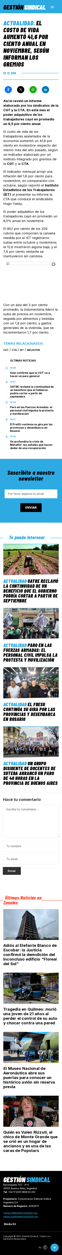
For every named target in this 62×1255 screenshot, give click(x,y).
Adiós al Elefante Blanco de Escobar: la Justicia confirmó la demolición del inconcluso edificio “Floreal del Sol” (30, 954)
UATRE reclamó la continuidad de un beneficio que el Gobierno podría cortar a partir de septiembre (32, 391)
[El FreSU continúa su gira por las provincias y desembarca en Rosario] (31, 682)
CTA (14, 350)
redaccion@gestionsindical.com (20, 1216)
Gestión (24, 7)
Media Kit (10, 1224)
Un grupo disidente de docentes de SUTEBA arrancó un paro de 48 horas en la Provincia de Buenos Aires (30, 773)
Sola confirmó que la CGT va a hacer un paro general (30, 374)
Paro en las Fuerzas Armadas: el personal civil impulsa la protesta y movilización (32, 410)
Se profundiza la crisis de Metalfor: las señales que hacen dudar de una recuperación (31, 445)
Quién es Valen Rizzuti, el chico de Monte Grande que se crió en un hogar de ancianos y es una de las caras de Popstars (30, 1141)
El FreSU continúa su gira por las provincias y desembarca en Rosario (31, 428)
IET (22, 350)
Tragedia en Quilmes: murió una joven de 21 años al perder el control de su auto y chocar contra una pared (30, 1016)
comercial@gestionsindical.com (20, 1212)
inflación (33, 350)
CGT (6, 350)
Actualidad (18, 23)
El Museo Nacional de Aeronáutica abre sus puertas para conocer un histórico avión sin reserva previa (29, 1077)
